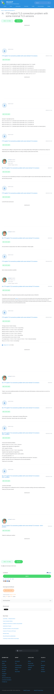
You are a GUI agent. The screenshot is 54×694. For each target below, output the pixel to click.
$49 (8, 579)
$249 (13, 579)
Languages (4, 673)
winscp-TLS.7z (6, 345)
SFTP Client (4, 667)
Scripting (4, 675)
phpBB (29, 669)
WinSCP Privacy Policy (38, 690)
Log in (18, 20)
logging (16, 298)
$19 (3, 579)
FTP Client (4, 665)
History (16, 669)
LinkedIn (42, 669)
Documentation (41, 6)
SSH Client (4, 669)
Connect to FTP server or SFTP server (9, 631)
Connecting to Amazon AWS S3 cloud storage (11, 638)
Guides (3, 663)
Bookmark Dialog (6, 633)
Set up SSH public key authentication (9, 636)
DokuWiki (30, 667)
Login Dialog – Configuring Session (9, 618)
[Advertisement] (27, 35)
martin (9, 159)
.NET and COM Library (6, 677)
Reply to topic (7, 20)
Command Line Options (6, 679)
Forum (49, 6)
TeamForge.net (31, 665)
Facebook (43, 661)
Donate (27, 576)
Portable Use (4, 681)
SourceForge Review (6, 600)
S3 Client (3, 671)
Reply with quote (6, 59)
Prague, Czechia (15, 164)
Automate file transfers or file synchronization (11, 628)
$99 (10, 579)
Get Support (17, 661)
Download (26, 6)
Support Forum (18, 667)
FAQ (16, 663)
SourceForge (30, 663)
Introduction (18, 6)
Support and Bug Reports (9, 10)
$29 (6, 579)
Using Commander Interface (8, 621)
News (11, 6)
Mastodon (43, 665)
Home (5, 6)
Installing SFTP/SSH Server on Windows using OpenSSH (12, 623)
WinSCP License (27, 690)
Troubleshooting (18, 665)
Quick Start (4, 661)
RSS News (43, 671)
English (20, 650)
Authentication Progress (7, 626)
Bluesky (42, 667)
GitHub (29, 661)
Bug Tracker (17, 671)
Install (33, 6)
